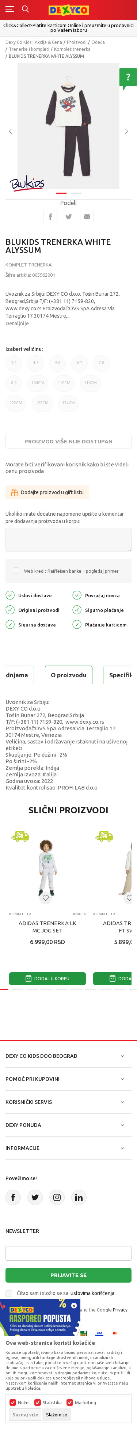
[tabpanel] (68, 126)
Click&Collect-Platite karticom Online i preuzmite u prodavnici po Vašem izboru (68, 28)
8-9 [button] (13, 386)
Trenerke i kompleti (29, 49)
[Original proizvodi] (10, 609)
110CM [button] (64, 386)
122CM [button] (15, 406)
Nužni (24, 1403)
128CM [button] (42, 406)
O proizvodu (69, 674)
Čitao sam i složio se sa (65, 1293)
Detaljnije (17, 323)
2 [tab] (76, 193)
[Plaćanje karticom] (76, 624)
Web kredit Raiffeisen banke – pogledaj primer (71, 571)
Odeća (98, 42)
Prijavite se (68, 1275)
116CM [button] (90, 386)
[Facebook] (50, 216)
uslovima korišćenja (92, 1293)
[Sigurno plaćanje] (76, 609)
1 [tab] (61, 193)
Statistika (52, 1403)
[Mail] (86, 216)
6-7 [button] (79, 366)
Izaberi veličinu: (24, 349)
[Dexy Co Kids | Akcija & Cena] (69, 10)
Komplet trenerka (72, 49)
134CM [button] (68, 406)
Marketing (85, 1403)
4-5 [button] (35, 366)
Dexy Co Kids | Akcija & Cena (33, 42)
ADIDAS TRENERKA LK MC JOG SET (47, 927)
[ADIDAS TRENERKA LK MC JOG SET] (47, 868)
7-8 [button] (101, 366)
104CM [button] (37, 386)
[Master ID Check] (117, 1334)
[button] (45, 898)
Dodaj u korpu (51, 978)
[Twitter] (35, 1197)
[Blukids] (27, 183)
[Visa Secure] (99, 1334)
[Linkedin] (79, 1197)
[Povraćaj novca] (76, 595)
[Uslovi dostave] (10, 595)
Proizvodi (77, 42)
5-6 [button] (57, 366)
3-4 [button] (13, 366)
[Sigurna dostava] (10, 624)
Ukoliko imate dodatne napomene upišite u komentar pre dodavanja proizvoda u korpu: (64, 517)
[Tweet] (68, 216)
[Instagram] (57, 1197)
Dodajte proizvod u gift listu (52, 492)
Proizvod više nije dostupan (68, 441)
